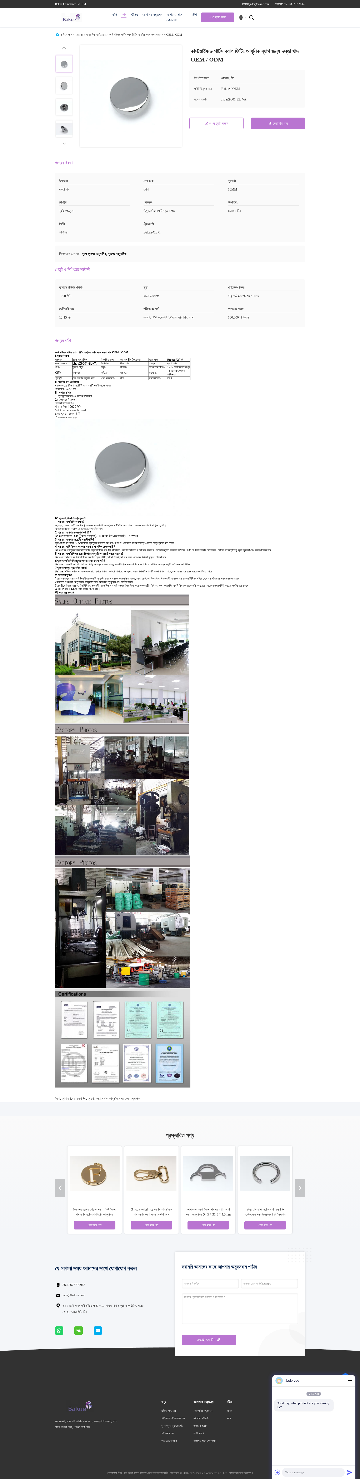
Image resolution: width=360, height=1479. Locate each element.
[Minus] (349, 1380)
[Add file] (277, 1472)
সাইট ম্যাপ (199, 1433)
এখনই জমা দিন (206, 1340)
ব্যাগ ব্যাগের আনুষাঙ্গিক (74, 1098)
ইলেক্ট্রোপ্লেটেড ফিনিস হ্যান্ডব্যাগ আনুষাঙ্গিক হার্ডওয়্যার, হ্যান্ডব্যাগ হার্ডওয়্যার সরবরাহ (208, 1214)
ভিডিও (134, 15)
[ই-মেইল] (103, 1333)
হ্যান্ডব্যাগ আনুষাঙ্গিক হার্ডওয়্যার (91, 34)
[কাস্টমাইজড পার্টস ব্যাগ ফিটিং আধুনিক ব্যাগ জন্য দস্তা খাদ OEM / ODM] (131, 96)
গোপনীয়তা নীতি (114, 1473)
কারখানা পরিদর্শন (201, 1418)
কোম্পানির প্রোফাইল (203, 1411)
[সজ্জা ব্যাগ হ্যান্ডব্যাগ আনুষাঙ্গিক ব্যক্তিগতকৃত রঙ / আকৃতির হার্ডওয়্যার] (151, 1173)
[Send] (349, 1472)
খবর (229, 1418)
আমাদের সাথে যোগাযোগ (174, 17)
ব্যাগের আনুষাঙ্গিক (130, 1098)
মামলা (229, 1411)
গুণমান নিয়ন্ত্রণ (200, 1426)
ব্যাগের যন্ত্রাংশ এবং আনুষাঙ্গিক (104, 1098)
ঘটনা (194, 15)
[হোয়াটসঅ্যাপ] (64, 1333)
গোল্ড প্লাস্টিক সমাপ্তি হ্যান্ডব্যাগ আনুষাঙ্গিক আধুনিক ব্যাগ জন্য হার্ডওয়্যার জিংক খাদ (265, 1214)
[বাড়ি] (71, 17)
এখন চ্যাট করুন (218, 17)
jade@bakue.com (73, 1295)
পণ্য (123, 15)
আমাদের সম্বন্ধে (152, 15)
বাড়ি (114, 15)
